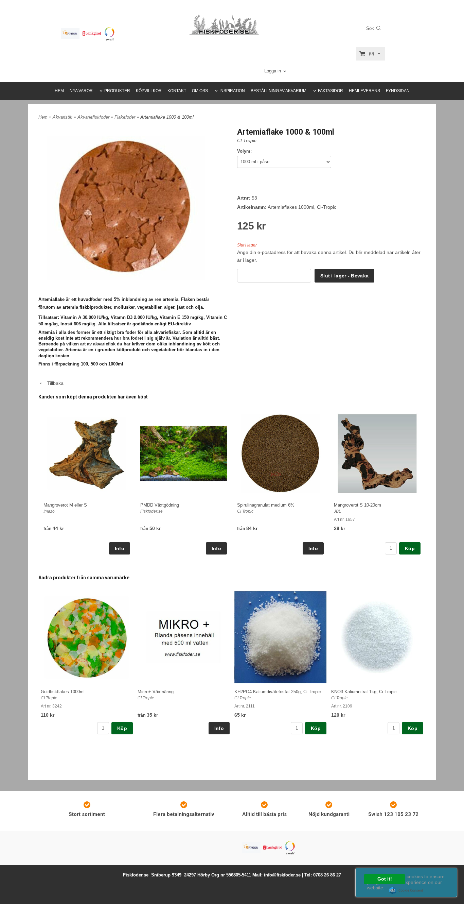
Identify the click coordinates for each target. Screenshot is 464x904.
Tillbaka (53, 383)
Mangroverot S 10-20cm (357, 505)
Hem (43, 117)
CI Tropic (246, 140)
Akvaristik (63, 117)
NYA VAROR (81, 90)
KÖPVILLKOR (149, 90)
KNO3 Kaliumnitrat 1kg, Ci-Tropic (364, 691)
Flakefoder (125, 117)
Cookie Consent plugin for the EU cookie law (406, 890)
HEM (59, 90)
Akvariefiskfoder (94, 117)
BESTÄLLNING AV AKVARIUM (278, 90)
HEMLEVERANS (364, 90)
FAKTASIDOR (330, 90)
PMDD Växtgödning (159, 505)
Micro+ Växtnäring (156, 691)
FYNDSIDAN (398, 90)
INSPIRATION (232, 90)
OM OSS (200, 90)
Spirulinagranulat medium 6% (266, 505)
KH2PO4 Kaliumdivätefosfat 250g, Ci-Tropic (277, 691)
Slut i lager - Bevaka (344, 275)
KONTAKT (176, 90)
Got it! (384, 879)
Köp (410, 548)
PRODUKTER (117, 90)
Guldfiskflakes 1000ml (63, 691)
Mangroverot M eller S (65, 505)
